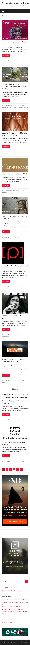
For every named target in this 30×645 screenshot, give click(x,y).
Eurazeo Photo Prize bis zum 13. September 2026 (15, 599)
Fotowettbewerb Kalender (10, 61)
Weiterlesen (6, 55)
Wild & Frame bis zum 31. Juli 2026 (14, 174)
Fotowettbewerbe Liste (15, 3)
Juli (12, 62)
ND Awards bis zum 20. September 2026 (12, 609)
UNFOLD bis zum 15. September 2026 (12, 606)
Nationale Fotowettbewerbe (21, 107)
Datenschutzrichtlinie (7, 622)
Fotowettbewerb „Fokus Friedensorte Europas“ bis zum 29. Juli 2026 (14, 86)
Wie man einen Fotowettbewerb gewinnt (12, 591)
